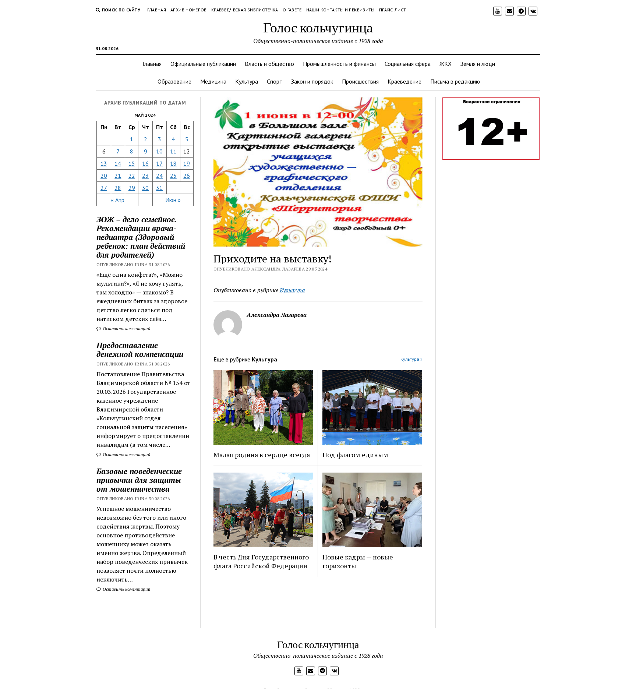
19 (186, 163)
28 (117, 187)
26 (186, 175)
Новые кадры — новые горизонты (357, 561)
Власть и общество (269, 63)
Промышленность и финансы (339, 63)
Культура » (411, 359)
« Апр (117, 200)
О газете (292, 10)
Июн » (173, 200)
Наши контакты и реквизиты (340, 10)
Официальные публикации (203, 63)
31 (159, 187)
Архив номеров (188, 10)
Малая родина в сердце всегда (261, 454)
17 (159, 163)
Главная (156, 10)
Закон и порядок (312, 81)
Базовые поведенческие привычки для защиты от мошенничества (139, 480)
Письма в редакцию (455, 81)
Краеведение (404, 81)
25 (173, 175)
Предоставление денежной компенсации (139, 349)
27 (103, 187)
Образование (174, 81)
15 (131, 163)
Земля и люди (477, 63)
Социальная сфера (408, 63)
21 (117, 175)
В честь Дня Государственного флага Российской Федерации (261, 561)
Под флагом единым (355, 454)
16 (145, 163)
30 (145, 187)
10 (159, 151)
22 (131, 175)
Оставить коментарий (126, 328)
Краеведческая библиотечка (244, 10)
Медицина (213, 81)
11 (173, 151)
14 (117, 163)
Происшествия (360, 81)
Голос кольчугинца (318, 27)
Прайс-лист (392, 10)
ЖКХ (445, 63)
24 (159, 175)
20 (103, 175)
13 (103, 163)
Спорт (274, 81)
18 (173, 163)
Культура (246, 81)
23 (145, 175)
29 (131, 187)
